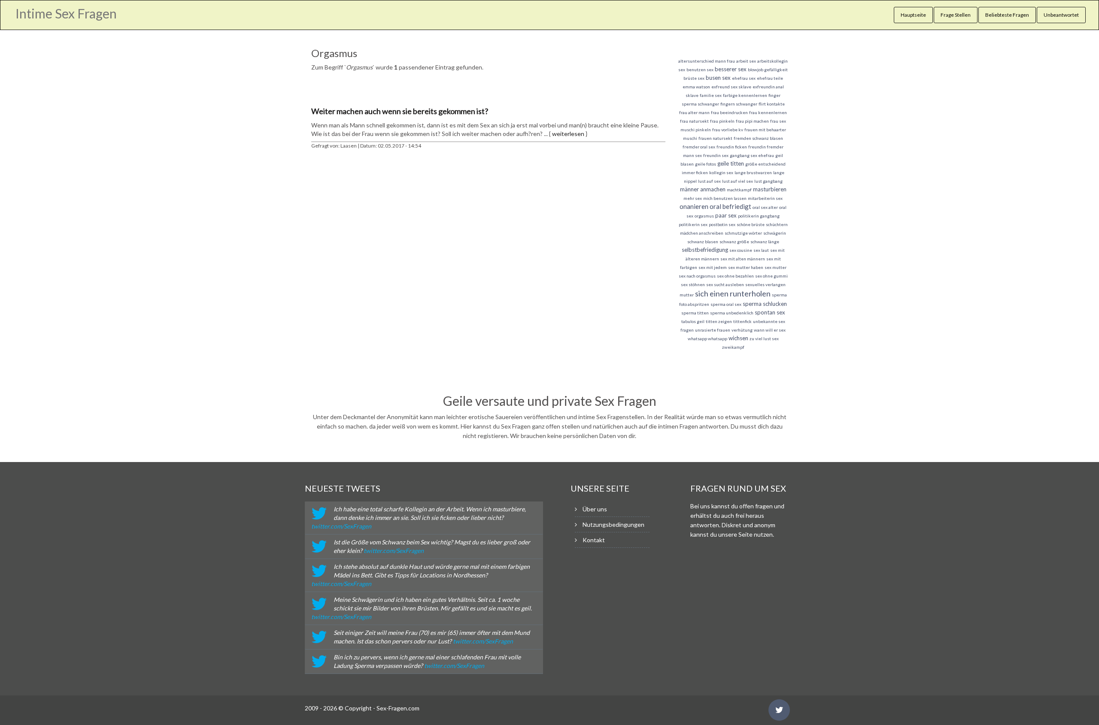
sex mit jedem (712, 267)
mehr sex (692, 198)
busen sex (718, 77)
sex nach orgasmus (697, 275)
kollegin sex (721, 172)
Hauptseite (913, 15)
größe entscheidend (765, 163)
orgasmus (704, 215)
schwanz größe (734, 241)
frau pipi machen (752, 121)
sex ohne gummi (771, 275)
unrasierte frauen (712, 329)
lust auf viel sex (737, 181)
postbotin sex (722, 224)
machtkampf (739, 189)
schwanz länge (764, 241)
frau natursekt (694, 121)
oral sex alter (765, 207)
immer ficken (695, 172)
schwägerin (774, 233)
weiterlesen (568, 133)
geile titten (730, 163)
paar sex (726, 215)
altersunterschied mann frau (706, 60)
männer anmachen (703, 189)
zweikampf (733, 347)
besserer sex (731, 69)
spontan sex (770, 312)
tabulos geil (692, 321)
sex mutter (775, 267)
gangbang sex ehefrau (752, 155)
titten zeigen (719, 321)
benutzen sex (699, 69)
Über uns (595, 509)
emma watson (696, 86)
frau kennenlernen (768, 112)
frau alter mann (694, 112)
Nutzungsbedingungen (613, 524)
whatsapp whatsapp (707, 338)
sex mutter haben (745, 267)
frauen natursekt (715, 138)
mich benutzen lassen (725, 198)
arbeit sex (746, 60)
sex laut (761, 250)
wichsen (738, 338)
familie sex (711, 95)
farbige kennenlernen (745, 95)
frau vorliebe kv (727, 129)
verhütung (742, 329)
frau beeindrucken (729, 112)
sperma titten (695, 312)
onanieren (694, 206)
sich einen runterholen (733, 293)
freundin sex (716, 155)
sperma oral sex (725, 304)
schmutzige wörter (743, 233)
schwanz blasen (702, 241)
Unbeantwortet (1061, 15)
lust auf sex (709, 181)
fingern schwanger (738, 103)
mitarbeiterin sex (765, 198)
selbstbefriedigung (705, 249)
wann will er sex (770, 329)
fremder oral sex (699, 146)
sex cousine (740, 250)
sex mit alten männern (742, 258)
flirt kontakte (772, 103)
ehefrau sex (744, 78)
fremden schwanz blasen (758, 138)
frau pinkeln (722, 121)
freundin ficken (731, 146)
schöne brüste (751, 224)
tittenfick (742, 321)
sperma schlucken (765, 303)
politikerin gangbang (759, 215)
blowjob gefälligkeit (768, 69)
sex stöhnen (693, 284)
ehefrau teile (770, 78)
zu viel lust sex (764, 338)
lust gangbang (768, 181)
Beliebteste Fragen (1007, 15)
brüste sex (693, 78)
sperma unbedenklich (731, 312)
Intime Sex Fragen (66, 13)
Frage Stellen (956, 15)
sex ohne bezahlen (735, 275)
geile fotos (705, 163)
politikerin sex (693, 224)
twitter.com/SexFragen (341, 526)
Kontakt (594, 540)
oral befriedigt (730, 206)
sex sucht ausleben (725, 284)
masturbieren (769, 189)
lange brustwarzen (753, 172)
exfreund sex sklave (731, 86)
